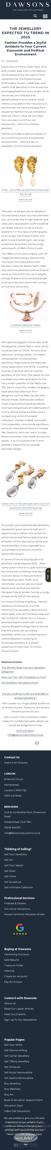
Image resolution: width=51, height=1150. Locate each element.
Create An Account (15, 976)
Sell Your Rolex (13, 1044)
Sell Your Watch (13, 865)
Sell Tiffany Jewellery (17, 1061)
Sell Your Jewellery (15, 854)
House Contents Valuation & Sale (24, 914)
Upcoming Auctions (16, 954)
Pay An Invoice (13, 981)
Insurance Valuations (17, 908)
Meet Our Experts (15, 1014)
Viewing (9, 970)
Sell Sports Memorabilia (18, 1078)
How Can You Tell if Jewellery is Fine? (23, 677)
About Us (10, 1003)
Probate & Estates (15, 903)
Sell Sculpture (12, 881)
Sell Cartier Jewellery (16, 1055)
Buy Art (8, 1094)
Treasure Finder (14, 965)
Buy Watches (12, 1089)
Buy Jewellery (12, 1083)
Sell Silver (10, 871)
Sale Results (11, 959)
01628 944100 (12, 827)
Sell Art (8, 859)
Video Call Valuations (17, 1111)
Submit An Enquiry (16, 762)
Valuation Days (13, 1105)
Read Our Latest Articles (19, 1008)
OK (25, 1144)
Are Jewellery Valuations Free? (19, 682)
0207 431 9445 (24, 730)
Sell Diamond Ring (15, 1050)
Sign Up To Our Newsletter (20, 1019)
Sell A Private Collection (18, 887)
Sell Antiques (12, 1067)
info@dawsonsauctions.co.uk (25, 734)
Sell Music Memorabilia (18, 1072)
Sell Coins (10, 876)
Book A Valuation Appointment (23, 1100)
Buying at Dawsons (17, 949)
